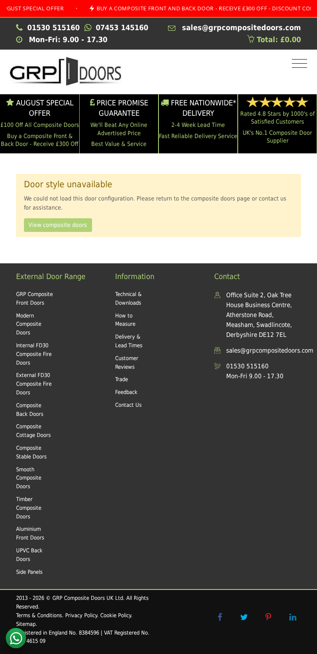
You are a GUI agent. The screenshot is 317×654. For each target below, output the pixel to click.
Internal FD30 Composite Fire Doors (34, 354)
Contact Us (128, 405)
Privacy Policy (81, 615)
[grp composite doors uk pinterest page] (268, 617)
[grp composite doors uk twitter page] (244, 617)
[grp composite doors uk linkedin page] (292, 617)
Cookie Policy (115, 615)
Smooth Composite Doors (28, 478)
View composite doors (57, 225)
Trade (121, 379)
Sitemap (25, 624)
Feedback (126, 392)
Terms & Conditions (39, 615)
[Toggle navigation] (297, 64)
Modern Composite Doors (28, 324)
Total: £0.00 (277, 39)
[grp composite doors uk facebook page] (219, 617)
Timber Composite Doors (28, 508)
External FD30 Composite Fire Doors (34, 384)
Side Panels (29, 572)
